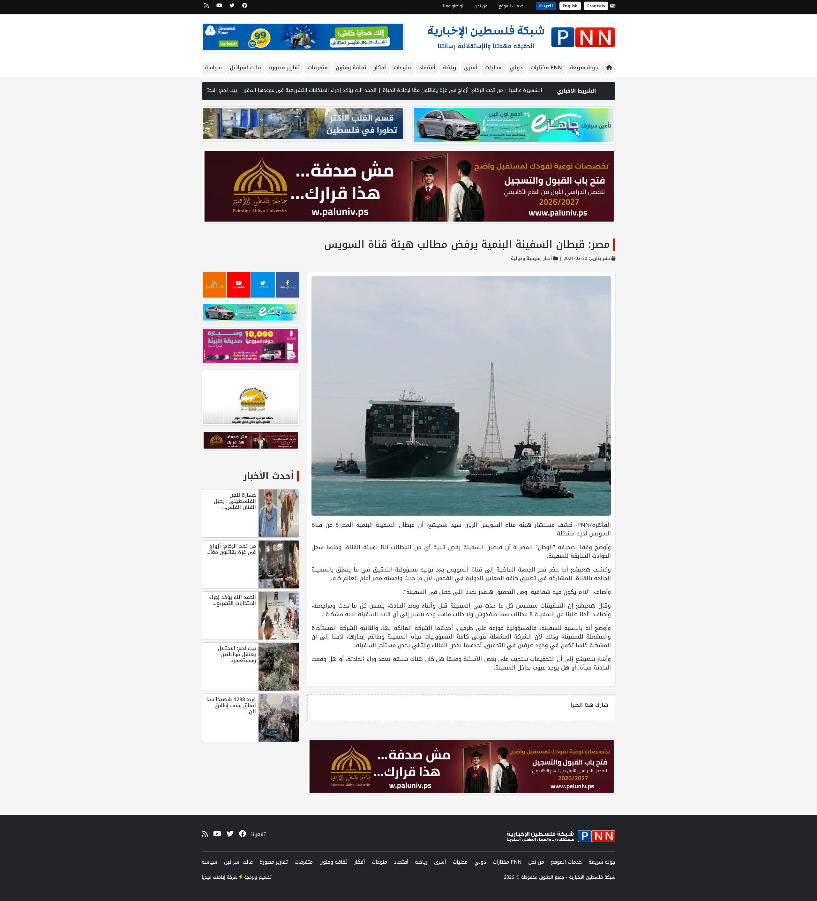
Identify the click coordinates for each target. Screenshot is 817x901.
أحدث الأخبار (268, 475)
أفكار (380, 67)
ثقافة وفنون (351, 67)
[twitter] (232, 7)
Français (596, 6)
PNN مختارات (546, 67)
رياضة (449, 67)
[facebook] (245, 7)
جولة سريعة (584, 67)
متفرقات (318, 67)
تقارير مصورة (284, 67)
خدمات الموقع (511, 6)
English (570, 6)
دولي (516, 67)
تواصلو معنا (453, 6)
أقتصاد (427, 67)
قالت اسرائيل (245, 67)
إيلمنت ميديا (213, 877)
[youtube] (219, 7)
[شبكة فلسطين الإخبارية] (521, 36)
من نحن (481, 6)
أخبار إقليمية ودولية (531, 258)
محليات (493, 67)
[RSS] (206, 7)
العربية (546, 6)
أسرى (470, 67)
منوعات (402, 67)
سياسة (213, 67)
